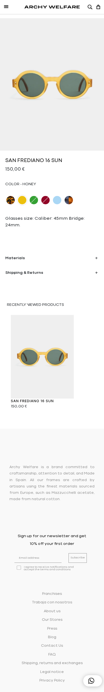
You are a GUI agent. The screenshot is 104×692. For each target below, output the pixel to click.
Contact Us (52, 645)
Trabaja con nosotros (52, 602)
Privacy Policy (52, 680)
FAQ (52, 654)
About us (52, 611)
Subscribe (77, 557)
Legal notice (52, 672)
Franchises (52, 593)
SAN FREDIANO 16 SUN (32, 401)
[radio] (10, 200)
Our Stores (52, 619)
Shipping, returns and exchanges (52, 663)
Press (52, 628)
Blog (52, 637)
